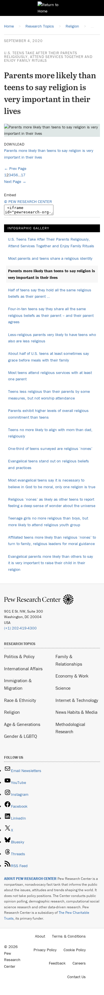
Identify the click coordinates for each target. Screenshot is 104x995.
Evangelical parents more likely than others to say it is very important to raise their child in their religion (50, 563)
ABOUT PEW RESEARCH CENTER (30, 878)
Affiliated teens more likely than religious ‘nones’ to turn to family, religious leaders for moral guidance (52, 540)
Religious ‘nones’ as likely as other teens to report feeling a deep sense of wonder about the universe (51, 503)
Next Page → (15, 181)
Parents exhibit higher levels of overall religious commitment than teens (48, 414)
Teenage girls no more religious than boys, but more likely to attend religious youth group (48, 521)
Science (62, 688)
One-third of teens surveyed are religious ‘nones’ (50, 448)
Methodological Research (70, 728)
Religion (12, 712)
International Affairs (23, 668)
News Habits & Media (76, 712)
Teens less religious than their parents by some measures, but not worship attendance (49, 395)
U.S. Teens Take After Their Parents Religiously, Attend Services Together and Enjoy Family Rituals (48, 56)
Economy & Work (71, 676)
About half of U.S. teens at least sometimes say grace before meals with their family (48, 357)
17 (23, 174)
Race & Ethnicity (20, 700)
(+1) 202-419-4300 (20, 628)
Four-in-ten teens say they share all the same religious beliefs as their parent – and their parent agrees (51, 315)
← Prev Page (15, 168)
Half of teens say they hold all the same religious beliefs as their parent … (49, 293)
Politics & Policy (19, 656)
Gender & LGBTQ (20, 736)
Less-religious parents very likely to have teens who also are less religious (52, 338)
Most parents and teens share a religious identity (50, 258)
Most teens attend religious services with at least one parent (50, 376)
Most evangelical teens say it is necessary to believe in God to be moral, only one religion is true (51, 483)
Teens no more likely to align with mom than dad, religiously (50, 433)
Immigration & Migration (18, 684)
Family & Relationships (68, 660)
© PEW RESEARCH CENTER (28, 201)
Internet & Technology (76, 700)
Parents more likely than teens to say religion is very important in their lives (51, 274)
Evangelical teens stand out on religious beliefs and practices (48, 464)
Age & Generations (22, 724)
